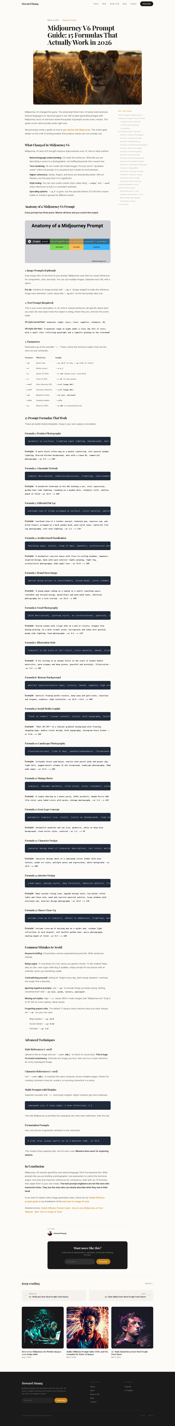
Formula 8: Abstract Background (132, 158)
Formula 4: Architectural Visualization (134, 145)
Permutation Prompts (128, 201)
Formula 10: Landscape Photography (133, 165)
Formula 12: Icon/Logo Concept (131, 171)
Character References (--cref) (131, 194)
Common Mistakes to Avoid (128, 184)
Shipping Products (69, 20)
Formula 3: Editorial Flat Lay (130, 141)
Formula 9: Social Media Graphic (132, 161)
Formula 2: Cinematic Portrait (131, 138)
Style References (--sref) (129, 191)
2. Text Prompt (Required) (129, 125)
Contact (133, 4)
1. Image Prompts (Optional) (130, 122)
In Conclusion (123, 204)
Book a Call (114, 4)
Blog (124, 4)
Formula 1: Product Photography (132, 135)
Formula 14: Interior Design (130, 178)
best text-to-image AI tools (75, 1201)
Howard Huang (30, 3)
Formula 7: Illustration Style (130, 155)
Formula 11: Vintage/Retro (129, 168)
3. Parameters (125, 128)
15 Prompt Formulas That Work (129, 132)
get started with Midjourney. (77, 130)
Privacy (150, 1415)
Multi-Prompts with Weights (130, 198)
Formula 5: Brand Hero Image (131, 148)
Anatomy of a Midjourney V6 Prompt (131, 118)
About (96, 4)
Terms (143, 1415)
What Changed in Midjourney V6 (130, 115)
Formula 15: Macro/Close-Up (130, 181)
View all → (149, 1283)
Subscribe (146, 4)
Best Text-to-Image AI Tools (48, 1212)
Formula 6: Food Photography (131, 151)
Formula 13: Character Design (131, 175)
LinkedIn (128, 1387)
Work (104, 4)
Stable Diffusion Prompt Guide (55, 1208)
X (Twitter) (129, 1390)
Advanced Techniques (126, 188)
